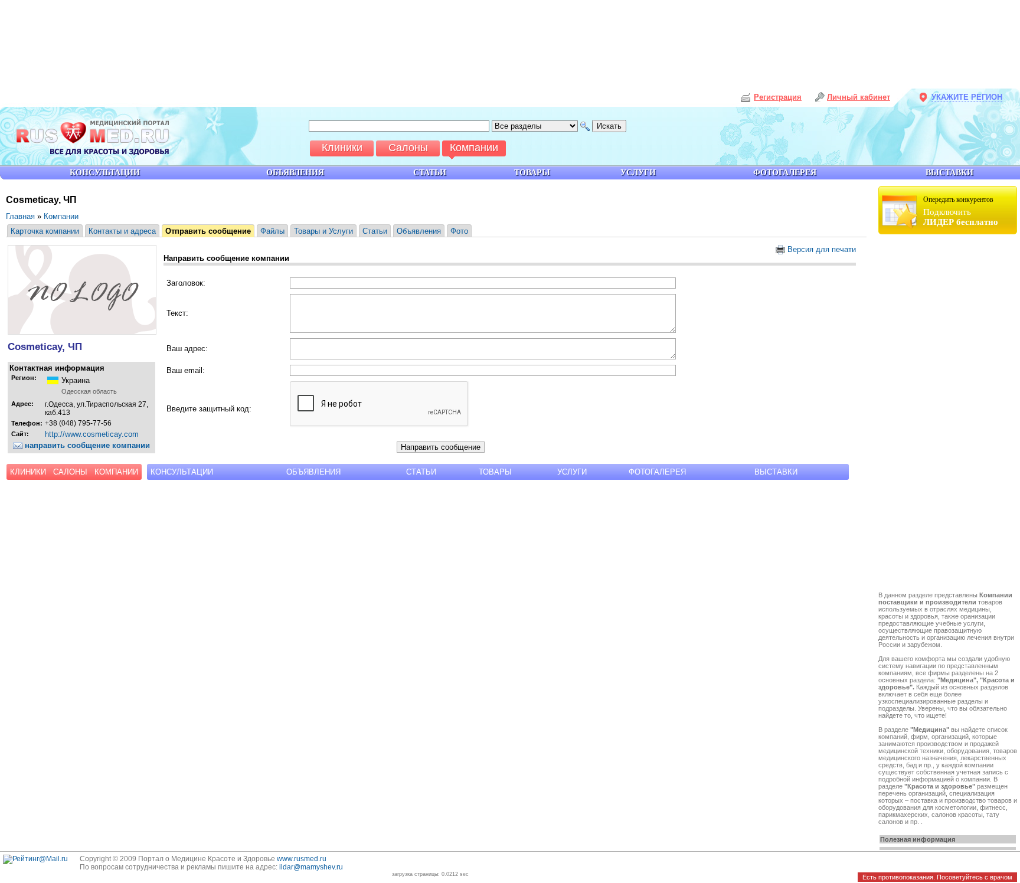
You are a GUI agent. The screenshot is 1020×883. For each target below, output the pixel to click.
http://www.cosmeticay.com (92, 434)
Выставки (775, 471)
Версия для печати (820, 249)
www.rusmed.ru (301, 859)
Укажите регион (966, 97)
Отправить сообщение (208, 231)
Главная (20, 216)
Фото (459, 231)
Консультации (182, 471)
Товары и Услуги (323, 231)
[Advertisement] (949, 414)
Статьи (374, 231)
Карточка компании (45, 231)
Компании (61, 216)
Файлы (272, 231)
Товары (495, 471)
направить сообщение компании (86, 445)
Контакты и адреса (122, 231)
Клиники (28, 471)
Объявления (419, 231)
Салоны (70, 471)
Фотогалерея (657, 471)
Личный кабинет (858, 97)
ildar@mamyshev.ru (311, 867)
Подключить (960, 211)
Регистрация (778, 97)
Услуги (572, 471)
